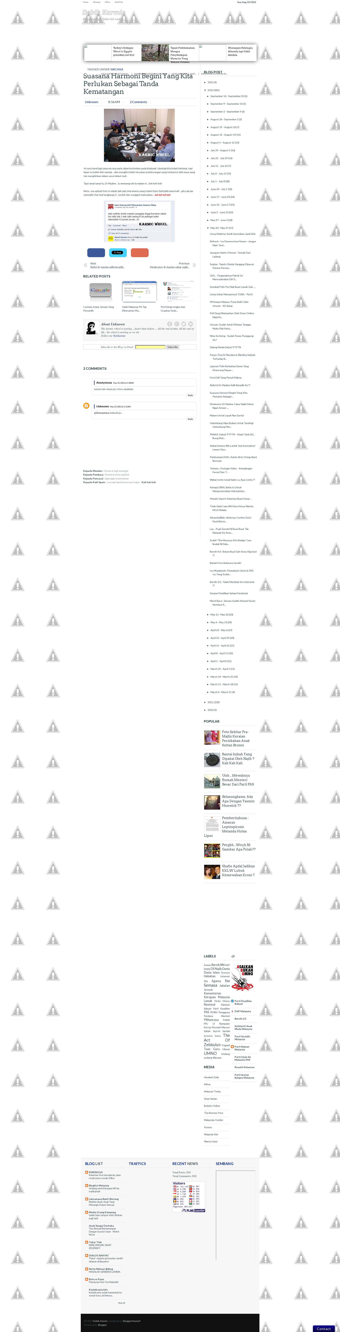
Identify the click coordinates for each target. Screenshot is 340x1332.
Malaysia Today (212, 1091)
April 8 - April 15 (220, 653)
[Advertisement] (109, 510)
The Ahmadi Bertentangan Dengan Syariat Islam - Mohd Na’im (104, 1231)
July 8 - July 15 (219, 173)
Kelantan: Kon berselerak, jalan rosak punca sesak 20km (105, 1177)
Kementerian (212, 993)
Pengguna (191, 30)
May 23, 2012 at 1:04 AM (123, 383)
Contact (324, 1329)
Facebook (169, 324)
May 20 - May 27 (220, 227)
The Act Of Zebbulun (217, 1040)
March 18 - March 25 (222, 676)
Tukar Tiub (95, 1242)
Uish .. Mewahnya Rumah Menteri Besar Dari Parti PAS (238, 780)
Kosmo (208, 1127)
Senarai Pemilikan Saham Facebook (229, 593)
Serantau (208, 1036)
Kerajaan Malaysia (217, 997)
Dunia (226, 969)
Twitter (183, 324)
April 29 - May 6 (219, 630)
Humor (156, 30)
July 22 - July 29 (219, 158)
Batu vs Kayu (96, 1279)
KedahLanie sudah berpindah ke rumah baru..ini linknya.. (105, 1294)
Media (217, 1001)
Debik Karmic (103, 12)
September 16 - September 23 (228, 96)
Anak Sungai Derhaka (101, 1225)
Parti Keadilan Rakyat (243, 1002)
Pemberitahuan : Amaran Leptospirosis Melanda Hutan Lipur (226, 827)
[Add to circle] (201, 70)
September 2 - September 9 (226, 111)
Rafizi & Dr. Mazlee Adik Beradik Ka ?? (230, 385)
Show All (121, 1303)
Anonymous (102, 412)
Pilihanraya (211, 1020)
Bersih (215, 965)
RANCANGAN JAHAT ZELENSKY (100, 1246)
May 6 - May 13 (219, 622)
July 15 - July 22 (219, 165)
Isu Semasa (217, 983)
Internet (225, 976)
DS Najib (216, 969)
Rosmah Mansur (221, 1027)
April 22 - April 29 (220, 637)
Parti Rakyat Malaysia (242, 1048)
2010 (211, 709)
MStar (207, 1084)
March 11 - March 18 (222, 684)
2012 (211, 90)
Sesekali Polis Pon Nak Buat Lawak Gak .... (232, 286)
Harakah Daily (211, 1077)
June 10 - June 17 (220, 204)
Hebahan (113, 30)
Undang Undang (129, 30)
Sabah (207, 1031)
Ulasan (226, 1049)
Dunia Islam (212, 972)
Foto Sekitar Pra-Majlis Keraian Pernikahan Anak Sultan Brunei (236, 738)
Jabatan (224, 985)
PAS (206, 1012)
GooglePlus (176, 324)
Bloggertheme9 (131, 1320)
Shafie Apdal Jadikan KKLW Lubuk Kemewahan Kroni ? (238, 870)
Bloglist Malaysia (99, 1185)
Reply (190, 395)
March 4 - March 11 (221, 692)
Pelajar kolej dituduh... (115, 74)
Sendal (226, 1031)
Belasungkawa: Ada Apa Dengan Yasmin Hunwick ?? (238, 801)
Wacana (217, 1057)
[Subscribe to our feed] (237, 70)
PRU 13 (209, 1023)
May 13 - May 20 (220, 614)
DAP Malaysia (243, 1011)
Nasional (209, 1004)
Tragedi (179, 30)
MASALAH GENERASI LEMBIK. (105, 1271)
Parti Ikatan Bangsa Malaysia (244, 1076)
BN (222, 965)
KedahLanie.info (98, 1289)
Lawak (208, 1001)
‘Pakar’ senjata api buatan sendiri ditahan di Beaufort (106, 1260)
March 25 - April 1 (220, 668)
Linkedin (191, 324)
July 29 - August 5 (221, 150)
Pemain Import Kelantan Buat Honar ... (231, 498)
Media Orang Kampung (102, 1212)
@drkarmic (119, 335)
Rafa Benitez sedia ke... (214, 74)
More (203, 30)
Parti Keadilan (221, 1008)
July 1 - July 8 (218, 181)
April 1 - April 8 (219, 661)
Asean (207, 964)
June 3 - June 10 (220, 212)
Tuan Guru (212, 1049)
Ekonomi (145, 30)
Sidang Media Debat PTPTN (225, 347)
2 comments (138, 102)
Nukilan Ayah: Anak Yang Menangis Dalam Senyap (101, 1203)
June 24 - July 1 (219, 189)
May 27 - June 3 (219, 220)
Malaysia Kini (211, 1134)
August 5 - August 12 (223, 142)
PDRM (213, 1012)
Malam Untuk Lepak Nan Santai (227, 415)
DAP (227, 964)
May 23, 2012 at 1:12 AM (120, 406)
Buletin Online (212, 1105)
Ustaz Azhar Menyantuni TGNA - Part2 (231, 294)
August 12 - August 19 (223, 134)
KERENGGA (96, 1172)
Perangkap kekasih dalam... (150, 74)
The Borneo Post (213, 1112)
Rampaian (224, 1023)
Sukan (218, 1036)
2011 (211, 702)
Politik (226, 1019)
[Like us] (165, 70)
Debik (207, 968)
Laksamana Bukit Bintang (104, 1198)
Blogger (102, 1324)
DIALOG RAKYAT (99, 1255)
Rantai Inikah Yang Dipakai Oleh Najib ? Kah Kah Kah (238, 758)
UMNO (210, 1053)
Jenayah (167, 30)
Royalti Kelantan (244, 1067)
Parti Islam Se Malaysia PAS (243, 1058)
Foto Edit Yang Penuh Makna (226, 377)
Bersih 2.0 (240, 1018)
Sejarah (216, 1031)
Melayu (226, 1001)
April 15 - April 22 (220, 645)
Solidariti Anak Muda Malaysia (243, 1027)
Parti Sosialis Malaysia (242, 1038)
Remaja (207, 1027)
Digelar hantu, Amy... (184, 74)
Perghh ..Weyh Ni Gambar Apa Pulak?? (239, 847)
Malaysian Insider (213, 1119)
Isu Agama (99, 30)
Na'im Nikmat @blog (101, 1268)
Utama (87, 30)
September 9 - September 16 (227, 103)
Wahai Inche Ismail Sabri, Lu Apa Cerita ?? (232, 479)
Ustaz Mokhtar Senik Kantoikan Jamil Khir (233, 233)
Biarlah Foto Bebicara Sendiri (225, 562)
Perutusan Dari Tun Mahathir (104, 1282)
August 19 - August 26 (223, 127)
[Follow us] (130, 70)
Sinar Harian (210, 1098)
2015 (211, 82)
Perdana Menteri (217, 1015)
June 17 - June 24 (220, 196)
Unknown (102, 406)
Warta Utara (210, 1141)
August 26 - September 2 (225, 119)
